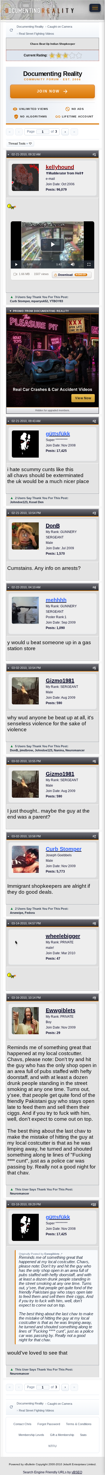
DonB (53, 526)
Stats (83, 1434)
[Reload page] (11, 30)
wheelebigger (63, 936)
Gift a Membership (62, 1434)
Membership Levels (31, 1434)
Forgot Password (48, 1424)
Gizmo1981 (60, 681)
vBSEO (77, 1472)
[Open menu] (95, 8)
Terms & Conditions (79, 1424)
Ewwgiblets (60, 1010)
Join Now (48, 91)
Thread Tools (18, 143)
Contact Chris (22, 1424)
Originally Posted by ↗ (40, 1253)
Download (72, 274)
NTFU (52, 1446)
